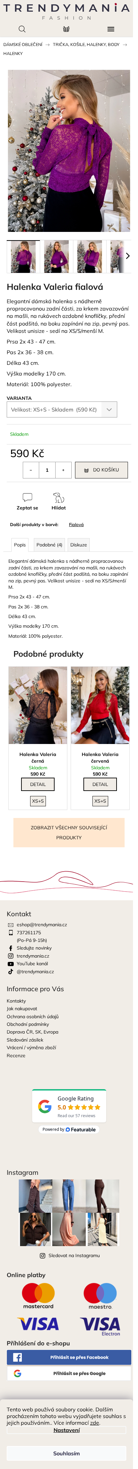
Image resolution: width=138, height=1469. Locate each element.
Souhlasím (66, 1453)
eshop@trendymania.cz (42, 925)
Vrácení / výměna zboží (31, 1048)
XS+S (38, 801)
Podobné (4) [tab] (49, 545)
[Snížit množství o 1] (31, 470)
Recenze (16, 1056)
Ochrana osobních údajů (33, 1017)
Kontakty (16, 1001)
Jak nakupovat (22, 1009)
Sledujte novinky (34, 948)
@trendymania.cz (35, 972)
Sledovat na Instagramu (74, 1255)
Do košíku (106, 470)
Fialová (76, 524)
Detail (38, 784)
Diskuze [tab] (78, 545)
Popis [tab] (20, 545)
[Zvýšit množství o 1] (63, 470)
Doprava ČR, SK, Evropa (32, 1032)
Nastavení (67, 1430)
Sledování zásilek (25, 1040)
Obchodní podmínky (28, 1024)
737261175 (29, 933)
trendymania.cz (33, 956)
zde (94, 1422)
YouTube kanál (32, 964)
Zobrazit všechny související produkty (69, 833)
